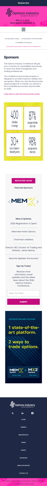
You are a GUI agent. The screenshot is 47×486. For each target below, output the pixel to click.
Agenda (23, 427)
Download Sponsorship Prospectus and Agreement (23, 46)
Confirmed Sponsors (23, 42)
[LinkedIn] (22, 413)
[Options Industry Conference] (22, 12)
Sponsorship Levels (12, 39)
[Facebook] (32, 413)
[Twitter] (13, 413)
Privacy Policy (29, 484)
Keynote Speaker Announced (23, 258)
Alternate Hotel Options (23, 232)
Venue (23, 442)
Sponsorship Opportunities (31, 39)
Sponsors (23, 458)
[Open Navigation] (23, 30)
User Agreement (18, 484)
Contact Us (23, 473)
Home (23, 419)
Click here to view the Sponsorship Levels (22, 94)
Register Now (23, 3)
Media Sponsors (23, 465)
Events (23, 450)
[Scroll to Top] (42, 479)
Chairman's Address (23, 240)
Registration (23, 435)
